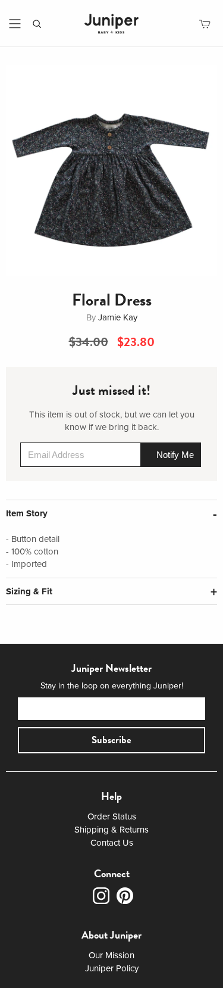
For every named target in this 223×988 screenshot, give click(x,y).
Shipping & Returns (111, 829)
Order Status (111, 816)
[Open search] (37, 24)
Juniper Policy (112, 968)
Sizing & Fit (29, 591)
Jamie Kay (117, 317)
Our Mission (111, 955)
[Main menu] (15, 24)
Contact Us (111, 842)
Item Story (27, 513)
